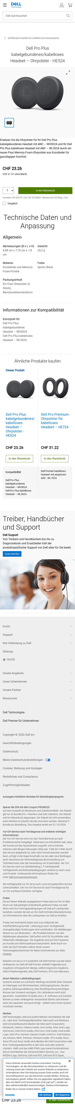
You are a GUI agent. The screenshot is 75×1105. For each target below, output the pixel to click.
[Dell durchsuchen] (68, 16)
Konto (6, 626)
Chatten (7, 954)
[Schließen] (69, 1061)
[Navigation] (5, 5)
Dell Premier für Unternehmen (21, 720)
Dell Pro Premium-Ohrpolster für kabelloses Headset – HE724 (55, 420)
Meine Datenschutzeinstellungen (23, 760)
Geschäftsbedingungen (17, 743)
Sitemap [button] (8, 651)
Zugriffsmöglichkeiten (16, 785)
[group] (37, 92)
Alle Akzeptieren (62, 1095)
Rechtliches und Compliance (20, 776)
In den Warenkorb (59, 1100)
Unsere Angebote (13, 673)
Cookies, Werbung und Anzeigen (22, 768)
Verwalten (10, 1095)
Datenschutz (10, 751)
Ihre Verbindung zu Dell (17, 643)
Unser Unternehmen (15, 681)
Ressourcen (10, 698)
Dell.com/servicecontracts (23, 877)
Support (8, 634)
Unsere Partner (12, 690)
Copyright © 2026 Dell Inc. (19, 734)
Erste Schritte (12, 553)
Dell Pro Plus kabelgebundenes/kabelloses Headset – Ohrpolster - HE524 (20, 424)
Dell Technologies (14, 712)
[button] (62, 5)
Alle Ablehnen (45, 1095)
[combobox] (37, 16)
